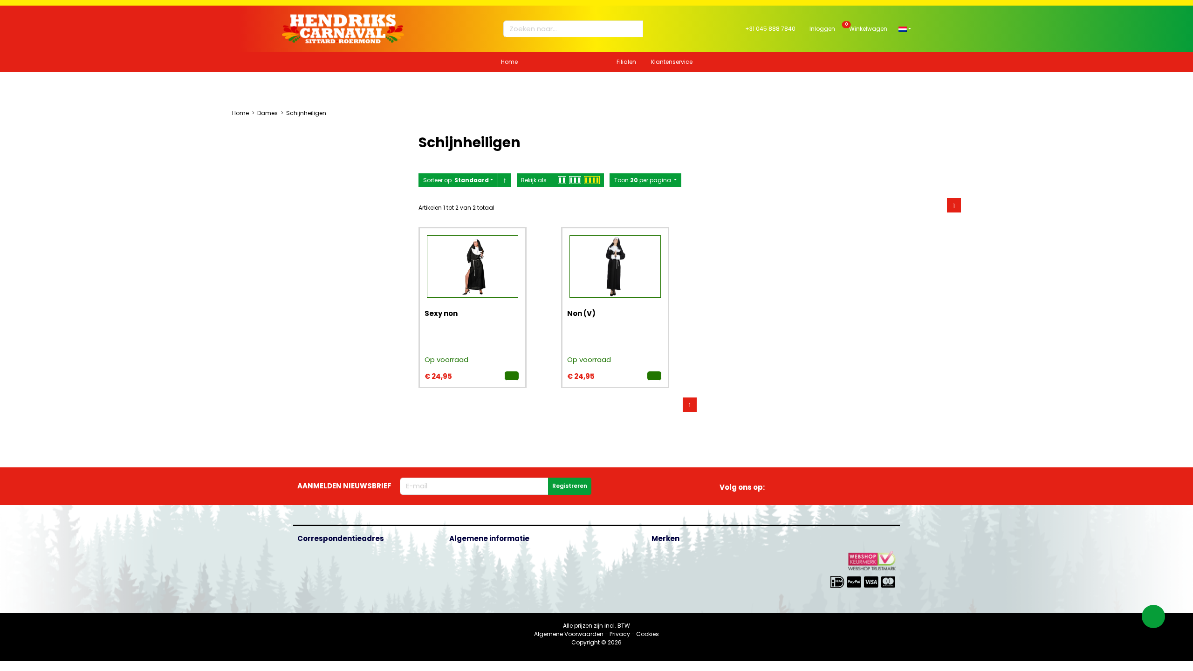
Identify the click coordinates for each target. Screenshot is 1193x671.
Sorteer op (456, 180)
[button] (904, 29)
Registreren (569, 486)
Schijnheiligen (306, 113)
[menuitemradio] (954, 205)
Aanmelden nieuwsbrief (344, 486)
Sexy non (441, 313)
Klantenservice (671, 62)
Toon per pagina (643, 180)
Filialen (626, 62)
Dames (267, 113)
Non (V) (581, 313)
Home (509, 62)
